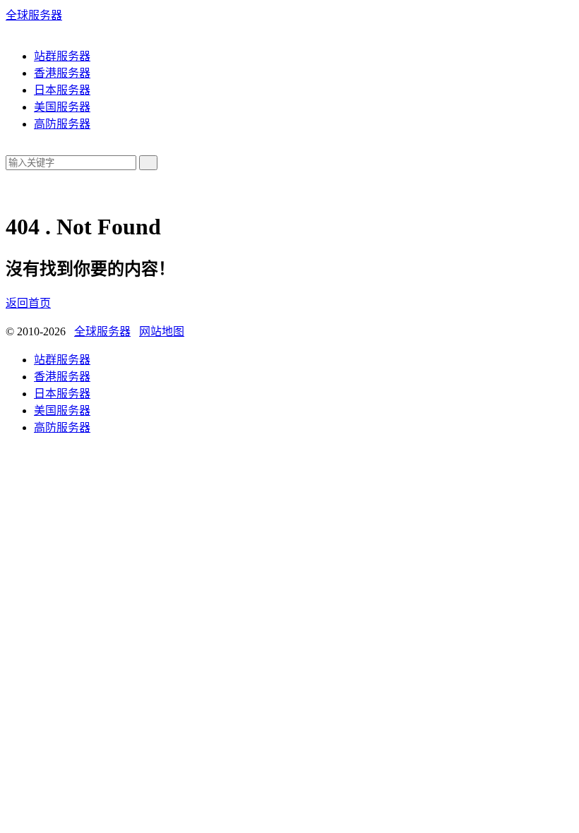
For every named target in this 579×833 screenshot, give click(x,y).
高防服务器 (62, 124)
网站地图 (161, 331)
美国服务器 (62, 107)
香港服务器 (62, 73)
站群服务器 (62, 56)
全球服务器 (34, 15)
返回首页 (28, 303)
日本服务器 (62, 90)
